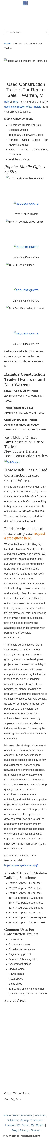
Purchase (26, 1115)
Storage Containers (31, 1120)
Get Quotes (37, 1125)
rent (15, 101)
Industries (40, 1115)
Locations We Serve (17, 1125)
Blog (14, 1130)
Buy (6, 101)
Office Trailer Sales (26, 17)
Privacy (24, 1130)
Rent (16, 1115)
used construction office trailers (22, 106)
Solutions (12, 1120)
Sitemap (35, 1130)
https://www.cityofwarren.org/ (21, 865)
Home (7, 43)
